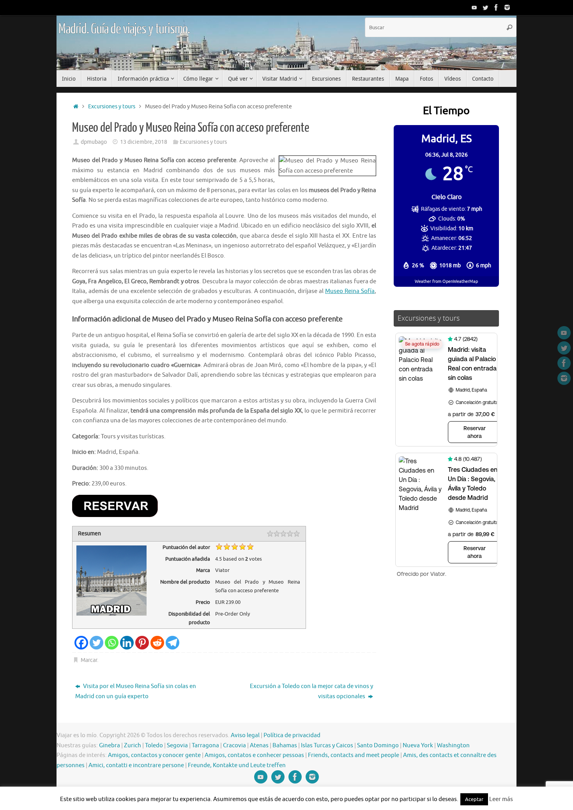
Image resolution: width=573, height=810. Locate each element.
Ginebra (109, 745)
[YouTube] (474, 7)
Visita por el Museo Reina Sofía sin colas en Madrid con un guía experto (135, 691)
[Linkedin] (127, 642)
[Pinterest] (142, 642)
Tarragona (205, 745)
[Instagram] (507, 7)
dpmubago (94, 142)
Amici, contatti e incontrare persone (136, 765)
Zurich (132, 745)
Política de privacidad (292, 735)
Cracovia (234, 745)
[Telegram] (172, 642)
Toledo (154, 745)
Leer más (501, 799)
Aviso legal (245, 735)
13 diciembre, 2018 (143, 142)
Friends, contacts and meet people (353, 755)
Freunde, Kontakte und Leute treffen (237, 765)
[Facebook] (496, 7)
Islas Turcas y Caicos (327, 745)
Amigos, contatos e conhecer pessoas (254, 755)
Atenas (259, 745)
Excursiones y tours (111, 106)
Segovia (177, 745)
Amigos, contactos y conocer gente (154, 755)
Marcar (89, 660)
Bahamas (284, 745)
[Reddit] (157, 642)
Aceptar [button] (474, 799)
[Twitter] (485, 7)
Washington (453, 745)
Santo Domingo (378, 745)
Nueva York (418, 745)
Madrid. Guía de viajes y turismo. (123, 29)
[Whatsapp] (111, 642)
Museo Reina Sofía (350, 291)
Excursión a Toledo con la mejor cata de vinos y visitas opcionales (311, 691)
